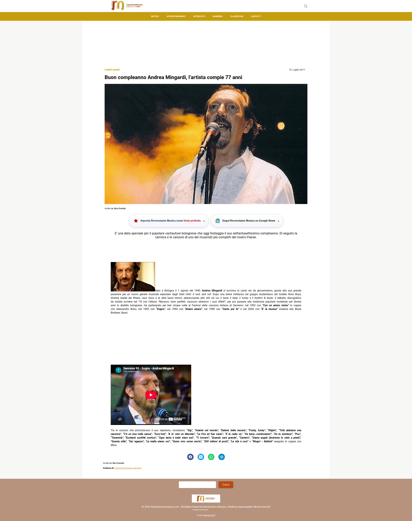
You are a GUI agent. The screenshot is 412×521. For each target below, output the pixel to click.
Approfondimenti (176, 16)
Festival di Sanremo (123, 468)
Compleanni (112, 69)
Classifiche (236, 16)
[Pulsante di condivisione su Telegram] (221, 457)
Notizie (155, 16)
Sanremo (217, 16)
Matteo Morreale (214, 510)
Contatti (256, 16)
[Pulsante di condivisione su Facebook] (190, 457)
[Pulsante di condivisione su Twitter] (201, 457)
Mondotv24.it (209, 515)
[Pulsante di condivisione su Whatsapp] (211, 457)
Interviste (199, 16)
